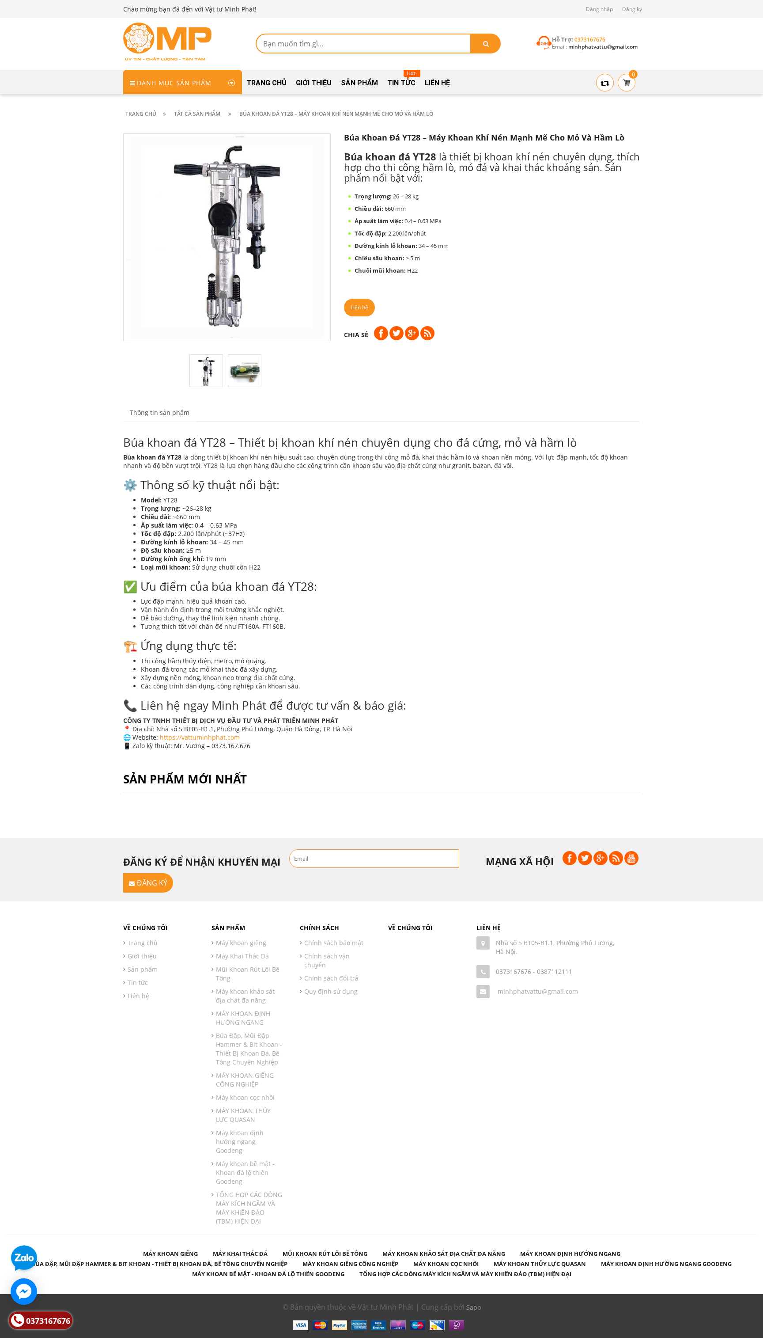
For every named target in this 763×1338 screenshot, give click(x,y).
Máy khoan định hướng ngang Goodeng (240, 1142)
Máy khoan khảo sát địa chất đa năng (245, 995)
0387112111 (554, 971)
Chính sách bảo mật (333, 943)
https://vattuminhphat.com (200, 737)
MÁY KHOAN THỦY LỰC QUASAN (243, 1115)
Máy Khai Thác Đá (242, 956)
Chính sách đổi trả (331, 978)
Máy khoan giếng (241, 943)
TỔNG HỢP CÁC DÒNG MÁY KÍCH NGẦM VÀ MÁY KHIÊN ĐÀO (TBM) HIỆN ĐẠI (249, 1207)
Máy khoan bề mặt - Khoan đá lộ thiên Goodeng (245, 1172)
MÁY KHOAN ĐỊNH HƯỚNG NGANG (243, 1017)
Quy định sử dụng (331, 991)
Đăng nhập (599, 9)
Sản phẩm (143, 969)
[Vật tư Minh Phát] (167, 41)
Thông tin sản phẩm (159, 412)
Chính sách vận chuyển (327, 960)
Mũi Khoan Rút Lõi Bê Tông (248, 973)
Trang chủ (143, 943)
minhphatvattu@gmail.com (538, 991)
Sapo (473, 1307)
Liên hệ (138, 996)
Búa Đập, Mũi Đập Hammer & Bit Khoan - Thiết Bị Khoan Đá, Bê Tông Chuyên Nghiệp (249, 1048)
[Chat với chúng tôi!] (24, 1291)
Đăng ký (632, 9)
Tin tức (138, 982)
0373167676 (513, 971)
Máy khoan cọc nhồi (245, 1097)
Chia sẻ (356, 335)
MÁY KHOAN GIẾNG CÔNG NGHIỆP (245, 1079)
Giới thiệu (142, 956)
